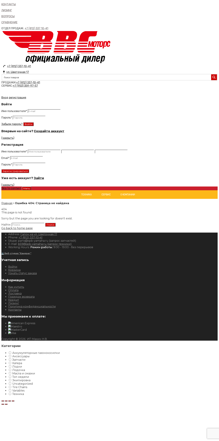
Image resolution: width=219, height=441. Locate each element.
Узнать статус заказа (22, 273)
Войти (12, 266)
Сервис (106, 194)
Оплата (13, 290)
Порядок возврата (21, 296)
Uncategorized (22, 383)
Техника (86, 194)
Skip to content (11, 188)
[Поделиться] (6, 400)
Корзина (14, 270)
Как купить (16, 287)
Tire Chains (19, 387)
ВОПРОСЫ (8, 16)
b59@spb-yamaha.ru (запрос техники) (45, 244)
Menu (26, 188)
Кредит (13, 300)
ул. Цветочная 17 (17, 72)
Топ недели (20, 376)
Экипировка (21, 380)
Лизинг (13, 303)
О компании (127, 194)
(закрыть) (7, 138)
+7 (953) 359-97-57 (25, 85)
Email (5, 158)
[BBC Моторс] (56, 63)
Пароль (6, 117)
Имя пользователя (14, 111)
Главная (6, 203)
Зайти (39, 178)
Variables (18, 390)
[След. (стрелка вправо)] (6, 404)
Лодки (17, 366)
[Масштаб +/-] (13, 400)
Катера (17, 363)
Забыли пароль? (12, 124)
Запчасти (18, 359)
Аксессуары (21, 356)
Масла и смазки (23, 373)
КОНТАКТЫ (8, 4)
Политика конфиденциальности (32, 306)
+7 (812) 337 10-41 (36, 28)
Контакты (15, 309)
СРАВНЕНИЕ (9, 22)
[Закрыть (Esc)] (2, 400)
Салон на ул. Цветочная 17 (38, 234)
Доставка (15, 293)
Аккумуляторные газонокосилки (36, 353)
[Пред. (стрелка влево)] (2, 404)
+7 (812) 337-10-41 (19, 66)
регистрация (17, 97)
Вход (4, 97)
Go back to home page (17, 228)
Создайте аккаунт (49, 131)
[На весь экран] (9, 400)
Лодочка (18, 370)
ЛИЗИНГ (6, 10)
